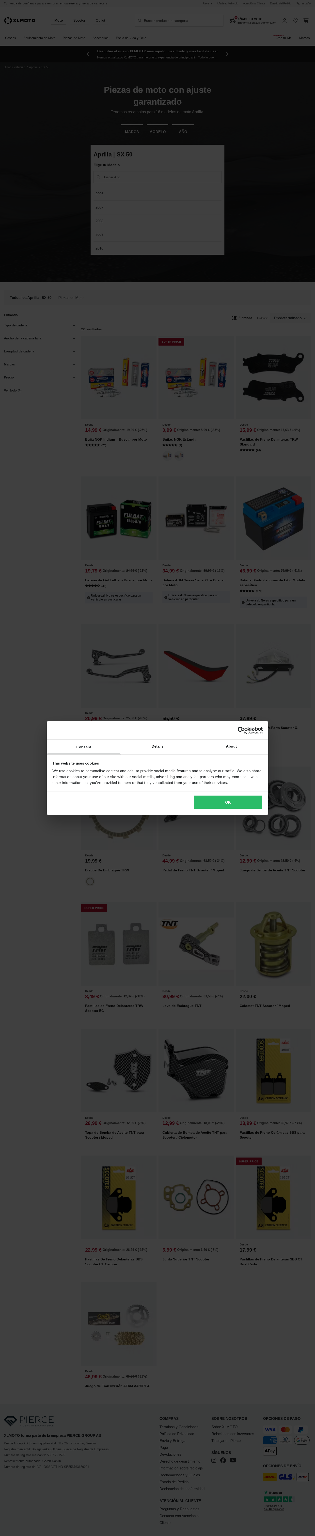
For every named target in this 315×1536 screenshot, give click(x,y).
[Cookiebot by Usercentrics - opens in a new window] (241, 730)
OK (228, 802)
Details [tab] (158, 746)
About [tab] (231, 746)
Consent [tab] (83, 747)
